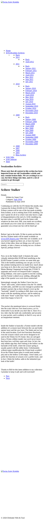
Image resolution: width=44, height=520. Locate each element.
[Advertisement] (22, 25)
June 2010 (18, 199)
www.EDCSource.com (10, 239)
